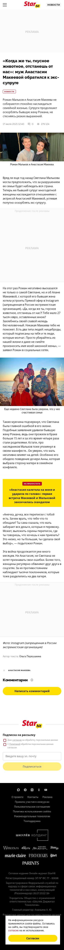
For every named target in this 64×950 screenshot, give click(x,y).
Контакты (32, 797)
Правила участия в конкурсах (32, 802)
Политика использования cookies (32, 811)
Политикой (14, 744)
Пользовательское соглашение (32, 806)
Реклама (47, 797)
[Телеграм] (25, 789)
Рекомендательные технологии (32, 816)
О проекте (17, 797)
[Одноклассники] (39, 789)
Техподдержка (32, 821)
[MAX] (18, 789)
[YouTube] (45, 789)
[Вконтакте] (32, 789)
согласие (17, 740)
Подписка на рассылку (19, 735)
